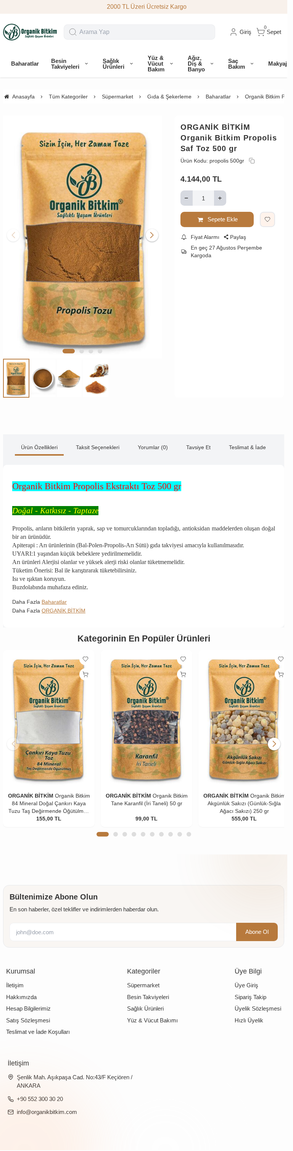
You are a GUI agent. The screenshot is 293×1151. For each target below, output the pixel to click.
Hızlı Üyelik (249, 1012)
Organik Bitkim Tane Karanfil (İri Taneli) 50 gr (143, 795)
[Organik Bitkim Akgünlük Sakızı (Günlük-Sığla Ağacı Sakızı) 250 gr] (239, 712)
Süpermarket (143, 978)
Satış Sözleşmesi (28, 1012)
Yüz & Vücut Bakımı (152, 1012)
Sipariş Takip (250, 989)
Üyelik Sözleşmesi (258, 1001)
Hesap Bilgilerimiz (28, 1001)
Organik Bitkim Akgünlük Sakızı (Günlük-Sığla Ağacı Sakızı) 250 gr (239, 795)
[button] (69, 346)
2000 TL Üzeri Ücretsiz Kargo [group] (144, 6)
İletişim (15, 978)
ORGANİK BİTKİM (215, 127)
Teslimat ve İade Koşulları (38, 1024)
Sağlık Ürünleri (145, 1001)
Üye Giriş (246, 978)
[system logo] (30, 32)
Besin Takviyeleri (148, 989)
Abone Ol (257, 924)
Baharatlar (54, 597)
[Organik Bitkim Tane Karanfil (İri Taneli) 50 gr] (143, 712)
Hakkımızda (21, 989)
